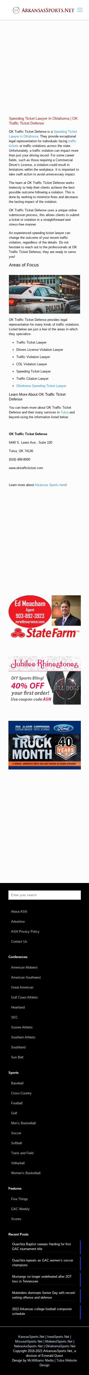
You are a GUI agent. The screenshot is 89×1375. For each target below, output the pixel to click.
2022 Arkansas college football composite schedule (42, 1311)
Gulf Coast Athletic (24, 997)
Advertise (18, 921)
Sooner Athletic (22, 1027)
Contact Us (19, 941)
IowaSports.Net (58, 1337)
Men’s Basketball (23, 1123)
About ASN (19, 911)
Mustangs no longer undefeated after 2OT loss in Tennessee (42, 1279)
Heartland (18, 1007)
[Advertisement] (44, 72)
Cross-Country (21, 1093)
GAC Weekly (20, 1209)
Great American (22, 987)
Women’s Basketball (26, 1173)
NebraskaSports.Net (28, 1346)
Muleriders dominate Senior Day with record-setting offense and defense (43, 1295)
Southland (18, 1047)
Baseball (17, 1083)
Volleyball (18, 1163)
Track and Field (22, 1153)
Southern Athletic (23, 1037)
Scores (16, 1219)
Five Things (19, 1199)
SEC (14, 1017)
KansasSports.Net (31, 1337)
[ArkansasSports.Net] (44, 9)
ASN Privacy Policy (25, 931)
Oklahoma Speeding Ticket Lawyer (41, 386)
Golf (14, 1113)
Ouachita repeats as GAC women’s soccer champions (42, 1262)
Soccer (16, 1133)
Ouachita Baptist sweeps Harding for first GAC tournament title (41, 1246)
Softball (16, 1143)
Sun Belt (17, 1057)
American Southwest (26, 977)
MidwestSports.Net (58, 1341)
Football (16, 1103)
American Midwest (24, 967)
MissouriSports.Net (29, 1341)
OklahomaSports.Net (60, 1346)
